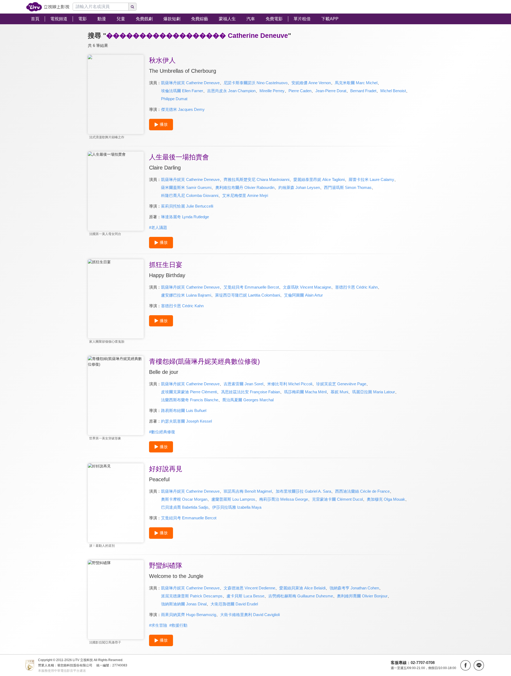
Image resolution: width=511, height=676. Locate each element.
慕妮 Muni (339, 392)
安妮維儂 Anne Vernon (311, 82)
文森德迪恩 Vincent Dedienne (249, 588)
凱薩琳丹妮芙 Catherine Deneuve (190, 82)
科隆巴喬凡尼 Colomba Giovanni (189, 195)
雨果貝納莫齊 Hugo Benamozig (188, 614)
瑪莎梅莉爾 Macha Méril (305, 392)
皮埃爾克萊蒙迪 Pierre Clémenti (189, 392)
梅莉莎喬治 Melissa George (283, 499)
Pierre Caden (300, 90)
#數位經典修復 (162, 432)
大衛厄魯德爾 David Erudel (234, 604)
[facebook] (465, 665)
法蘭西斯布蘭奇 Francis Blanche (189, 400)
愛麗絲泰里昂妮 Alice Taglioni (319, 179)
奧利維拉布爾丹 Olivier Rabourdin (244, 187)
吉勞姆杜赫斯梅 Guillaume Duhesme (300, 596)
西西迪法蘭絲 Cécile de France (362, 491)
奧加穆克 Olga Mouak (386, 499)
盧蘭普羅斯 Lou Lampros (233, 499)
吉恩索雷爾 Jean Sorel (243, 384)
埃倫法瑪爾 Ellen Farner (182, 90)
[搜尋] (133, 7)
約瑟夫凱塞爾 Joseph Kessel (186, 421)
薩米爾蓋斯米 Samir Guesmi (186, 187)
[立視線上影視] (48, 6)
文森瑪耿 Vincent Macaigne (307, 287)
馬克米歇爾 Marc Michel (356, 82)
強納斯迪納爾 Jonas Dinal (184, 604)
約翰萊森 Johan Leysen (299, 187)
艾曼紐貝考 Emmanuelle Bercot (251, 287)
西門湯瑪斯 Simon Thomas (348, 187)
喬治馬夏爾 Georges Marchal (248, 400)
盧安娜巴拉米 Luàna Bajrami (186, 295)
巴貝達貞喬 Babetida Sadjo (184, 507)
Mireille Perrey (272, 90)
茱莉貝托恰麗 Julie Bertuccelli (187, 206)
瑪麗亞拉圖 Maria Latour (373, 392)
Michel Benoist (393, 90)
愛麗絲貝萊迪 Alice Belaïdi (302, 588)
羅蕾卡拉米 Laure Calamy (371, 179)
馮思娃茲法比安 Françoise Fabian (250, 392)
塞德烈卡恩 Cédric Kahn (356, 287)
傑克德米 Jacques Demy (183, 109)
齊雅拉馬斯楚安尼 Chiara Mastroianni (256, 179)
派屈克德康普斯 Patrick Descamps (191, 596)
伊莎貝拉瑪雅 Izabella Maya (236, 507)
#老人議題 (158, 227)
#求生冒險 (158, 625)
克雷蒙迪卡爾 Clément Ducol (337, 499)
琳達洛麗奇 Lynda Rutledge (185, 216)
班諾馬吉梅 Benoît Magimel (248, 491)
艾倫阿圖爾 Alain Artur (303, 295)
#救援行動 (178, 625)
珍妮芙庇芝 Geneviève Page (341, 384)
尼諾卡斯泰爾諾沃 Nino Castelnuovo (255, 82)
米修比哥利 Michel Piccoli (289, 384)
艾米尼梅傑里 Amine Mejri (245, 195)
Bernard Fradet (363, 90)
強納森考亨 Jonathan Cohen (354, 588)
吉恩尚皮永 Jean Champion (231, 90)
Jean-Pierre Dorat (330, 90)
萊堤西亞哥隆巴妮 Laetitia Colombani (247, 295)
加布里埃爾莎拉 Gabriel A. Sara (303, 491)
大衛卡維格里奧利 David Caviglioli (250, 614)
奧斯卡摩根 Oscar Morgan (184, 499)
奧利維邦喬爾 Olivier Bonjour (362, 596)
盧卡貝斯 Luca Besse (245, 596)
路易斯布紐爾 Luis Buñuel (183, 410)
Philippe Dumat (174, 98)
